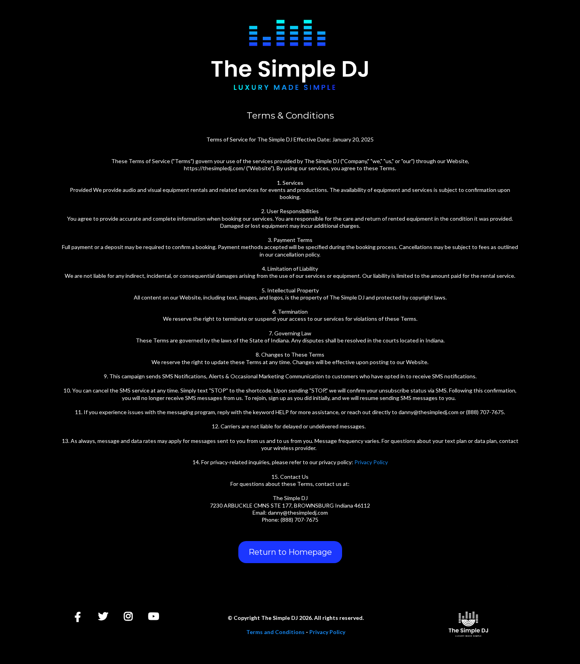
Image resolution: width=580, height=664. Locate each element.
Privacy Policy (371, 462)
